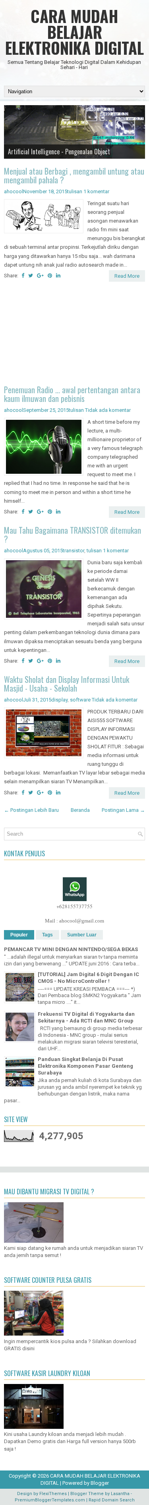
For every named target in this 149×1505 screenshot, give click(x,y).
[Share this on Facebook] (22, 276)
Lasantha (120, 1493)
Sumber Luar (82, 935)
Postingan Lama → (123, 810)
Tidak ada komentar (108, 410)
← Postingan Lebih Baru (31, 810)
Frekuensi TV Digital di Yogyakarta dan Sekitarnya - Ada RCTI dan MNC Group (86, 1017)
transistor (73, 551)
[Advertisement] (74, 334)
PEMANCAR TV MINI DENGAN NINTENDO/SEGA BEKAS (71, 949)
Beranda (80, 810)
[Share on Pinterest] (50, 276)
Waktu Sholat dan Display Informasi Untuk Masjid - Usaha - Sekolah (66, 683)
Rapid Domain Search (112, 1500)
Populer (19, 935)
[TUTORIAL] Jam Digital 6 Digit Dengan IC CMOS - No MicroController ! (88, 977)
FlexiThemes (53, 1493)
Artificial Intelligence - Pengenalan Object (59, 151)
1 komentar (96, 191)
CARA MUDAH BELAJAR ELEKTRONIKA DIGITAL (74, 32)
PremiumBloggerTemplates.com (50, 1500)
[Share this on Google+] (40, 276)
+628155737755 (74, 906)
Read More (126, 276)
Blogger (100, 1483)
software (80, 700)
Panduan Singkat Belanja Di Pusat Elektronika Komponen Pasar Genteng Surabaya (85, 1066)
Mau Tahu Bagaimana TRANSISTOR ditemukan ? (72, 534)
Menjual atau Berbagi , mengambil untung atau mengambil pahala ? (74, 175)
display (59, 700)
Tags (47, 935)
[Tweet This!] (30, 276)
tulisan (74, 191)
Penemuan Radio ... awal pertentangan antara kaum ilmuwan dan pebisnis (72, 394)
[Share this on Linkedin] (58, 276)
